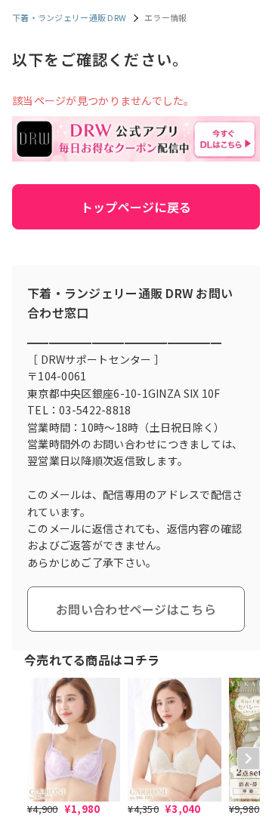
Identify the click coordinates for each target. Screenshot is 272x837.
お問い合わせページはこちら (136, 609)
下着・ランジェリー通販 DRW (69, 17)
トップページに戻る (136, 207)
